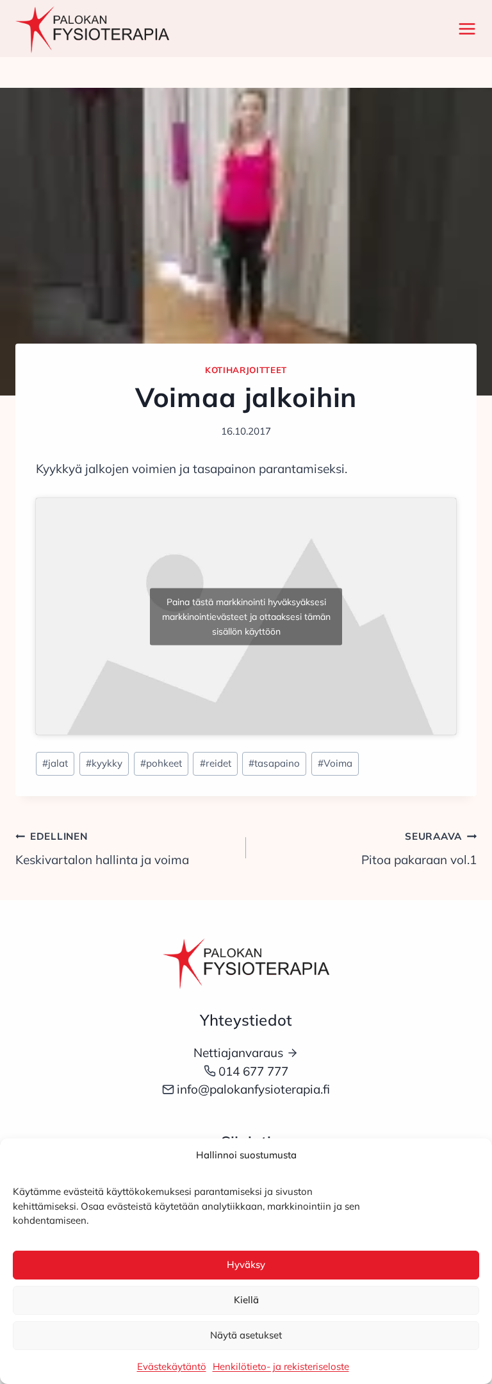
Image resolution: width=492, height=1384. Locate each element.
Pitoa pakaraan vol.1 (419, 848)
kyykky (104, 763)
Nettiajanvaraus (238, 1052)
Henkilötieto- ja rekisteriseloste (281, 1366)
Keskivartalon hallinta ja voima (102, 848)
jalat (55, 763)
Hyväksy (246, 1264)
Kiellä (246, 1300)
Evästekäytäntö (171, 1366)
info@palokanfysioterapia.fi (253, 1089)
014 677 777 (253, 1071)
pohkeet (161, 763)
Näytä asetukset (246, 1335)
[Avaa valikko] (464, 28)
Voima (335, 763)
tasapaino (274, 763)
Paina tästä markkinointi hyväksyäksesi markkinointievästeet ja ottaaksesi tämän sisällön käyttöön (246, 616)
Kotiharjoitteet (246, 370)
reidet (215, 763)
